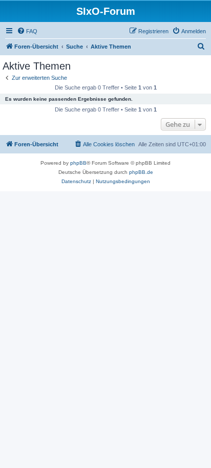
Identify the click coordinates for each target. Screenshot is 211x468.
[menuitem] (27, 31)
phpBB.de (141, 172)
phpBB (78, 163)
